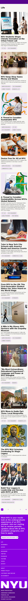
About (3, 568)
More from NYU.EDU (6, 590)
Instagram (4, 551)
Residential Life (16, 89)
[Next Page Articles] (26, 509)
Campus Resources (6, 86)
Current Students (6, 89)
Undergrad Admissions (8, 592)
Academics (4, 544)
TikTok (3, 561)
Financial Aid (5, 595)
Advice (3, 547)
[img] (14, 23)
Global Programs (6, 215)
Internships (15, 298)
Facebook (4, 556)
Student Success (6, 599)
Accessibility (5, 575)
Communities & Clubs (7, 168)
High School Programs (8, 597)
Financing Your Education (8, 502)
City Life (4, 48)
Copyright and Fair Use (8, 573)
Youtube (3, 559)
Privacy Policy (5, 570)
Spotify (3, 564)
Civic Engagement (12, 48)
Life (2, 542)
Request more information (9, 537)
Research (14, 382)
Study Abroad (15, 215)
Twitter (3, 554)
